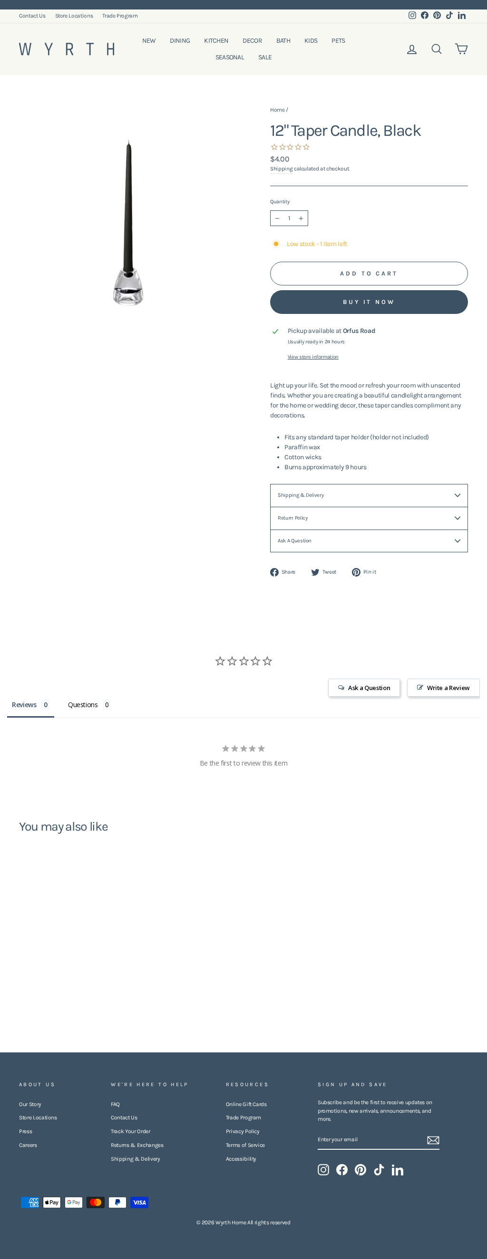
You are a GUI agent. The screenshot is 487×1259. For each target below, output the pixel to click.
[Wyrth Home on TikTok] (379, 1169)
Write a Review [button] (448, 687)
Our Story (30, 1104)
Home (277, 109)
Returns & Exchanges (137, 1145)
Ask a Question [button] (369, 687)
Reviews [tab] (24, 704)
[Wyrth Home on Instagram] (323, 1169)
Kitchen (216, 41)
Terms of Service (245, 1145)
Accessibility (241, 1158)
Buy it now (369, 301)
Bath (283, 41)
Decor (252, 41)
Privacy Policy (243, 1131)
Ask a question (295, 541)
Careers (28, 1145)
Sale (265, 57)
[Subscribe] (433, 1140)
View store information (313, 357)
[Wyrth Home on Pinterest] (360, 1169)
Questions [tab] (83, 704)
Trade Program (119, 15)
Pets (338, 41)
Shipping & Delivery (300, 495)
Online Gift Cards (246, 1104)
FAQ (115, 1104)
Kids (310, 41)
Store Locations (74, 15)
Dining (180, 41)
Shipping (281, 168)
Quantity (279, 202)
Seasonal (229, 57)
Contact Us (32, 15)
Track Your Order (130, 1131)
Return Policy (292, 518)
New (149, 41)
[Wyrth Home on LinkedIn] (397, 1169)
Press (25, 1131)
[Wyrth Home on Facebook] (342, 1169)
